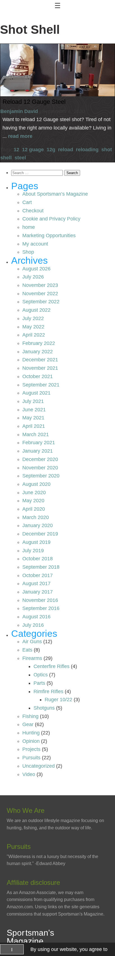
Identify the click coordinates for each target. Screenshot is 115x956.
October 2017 (37, 575)
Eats (27, 650)
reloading (87, 149)
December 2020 (40, 459)
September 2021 (40, 385)
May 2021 (33, 418)
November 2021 (40, 368)
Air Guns (32, 641)
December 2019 (40, 534)
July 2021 (33, 401)
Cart (27, 202)
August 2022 (36, 310)
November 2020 (40, 467)
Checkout (33, 210)
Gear (27, 724)
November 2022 (40, 293)
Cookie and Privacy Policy (51, 219)
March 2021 (35, 434)
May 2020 (33, 500)
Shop (28, 252)
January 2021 (37, 451)
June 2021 (34, 409)
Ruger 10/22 (58, 699)
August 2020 (36, 484)
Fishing (30, 716)
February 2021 (38, 442)
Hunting (31, 733)
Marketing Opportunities (49, 235)
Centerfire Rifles (51, 666)
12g (51, 149)
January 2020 (37, 525)
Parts (39, 683)
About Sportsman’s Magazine (55, 194)
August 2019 (36, 542)
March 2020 (35, 517)
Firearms (32, 658)
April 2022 (33, 335)
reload (65, 149)
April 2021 (33, 426)
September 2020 (40, 476)
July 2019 (33, 550)
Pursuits (31, 757)
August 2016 (36, 616)
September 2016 (40, 608)
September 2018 (40, 567)
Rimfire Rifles (48, 691)
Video (28, 774)
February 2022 (38, 343)
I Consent (12, 950)
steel (20, 157)
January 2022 (37, 351)
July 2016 (33, 625)
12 (16, 149)
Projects (31, 749)
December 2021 (40, 359)
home (28, 227)
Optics (40, 675)
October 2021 (37, 376)
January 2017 (37, 592)
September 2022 (40, 301)
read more (20, 136)
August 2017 (36, 583)
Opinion (31, 741)
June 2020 (34, 492)
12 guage (33, 149)
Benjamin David (19, 111)
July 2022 (33, 318)
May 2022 (33, 327)
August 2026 (36, 269)
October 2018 (37, 558)
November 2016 (40, 600)
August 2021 (36, 393)
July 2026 (33, 277)
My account (35, 244)
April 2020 (33, 509)
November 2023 (40, 285)
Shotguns (44, 708)
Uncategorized (38, 766)
